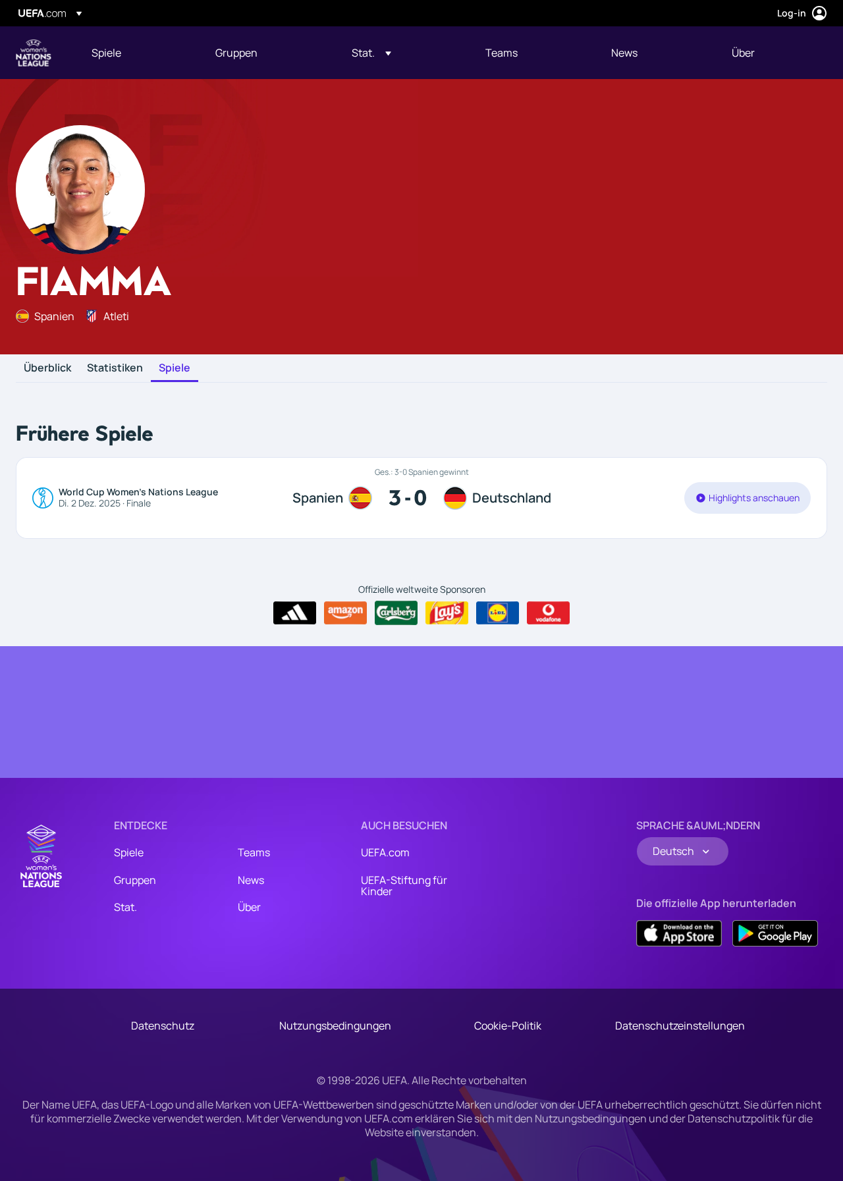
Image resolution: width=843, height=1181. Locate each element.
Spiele (174, 368)
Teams (254, 852)
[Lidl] (497, 613)
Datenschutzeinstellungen (680, 1025)
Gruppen (135, 880)
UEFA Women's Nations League (33, 53)
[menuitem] (137, 52)
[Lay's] (446, 613)
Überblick (47, 368)
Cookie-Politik (507, 1025)
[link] (106, 52)
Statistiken (115, 368)
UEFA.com (385, 852)
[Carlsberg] (396, 612)
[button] (371, 52)
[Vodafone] (548, 613)
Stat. (125, 907)
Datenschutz (162, 1025)
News (251, 880)
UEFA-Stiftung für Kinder (404, 886)
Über (249, 907)
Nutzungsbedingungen (335, 1025)
